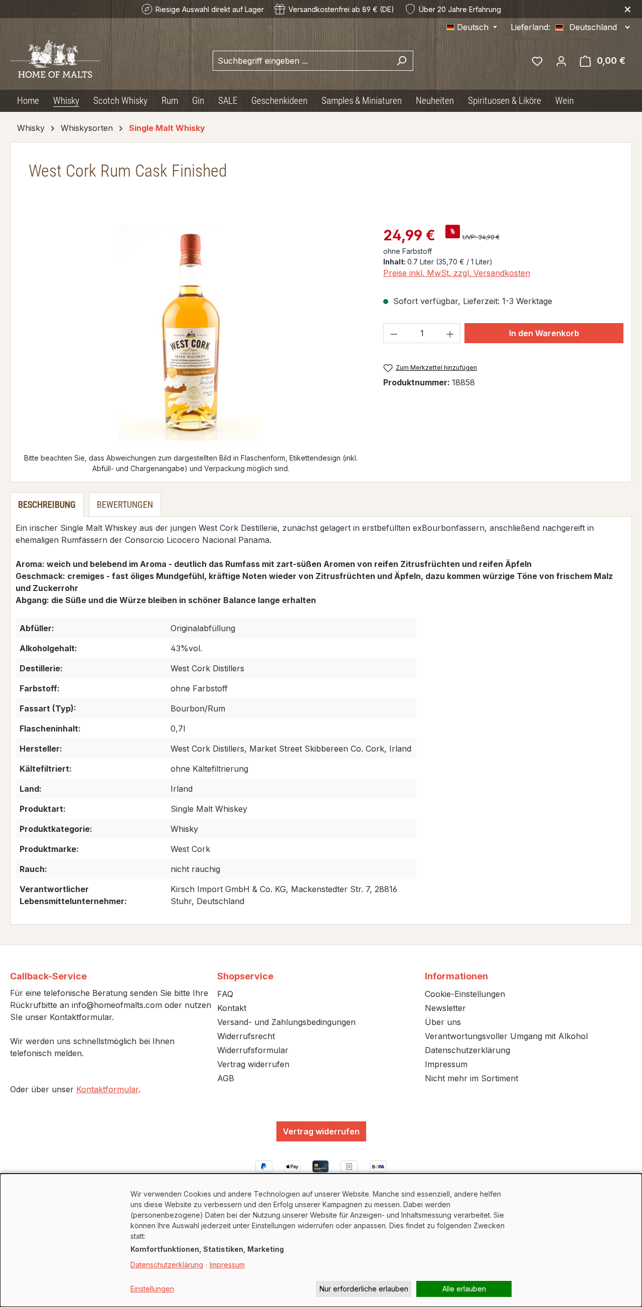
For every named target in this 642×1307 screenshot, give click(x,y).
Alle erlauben (464, 1288)
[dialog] (321, 1240)
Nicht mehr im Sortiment (471, 1078)
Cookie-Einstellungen (465, 994)
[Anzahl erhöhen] (450, 333)
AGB (225, 1078)
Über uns (443, 1022)
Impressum (446, 1064)
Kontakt (231, 1008)
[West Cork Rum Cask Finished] (191, 333)
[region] (191, 333)
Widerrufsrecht (246, 1036)
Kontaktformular (107, 1089)
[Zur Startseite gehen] (55, 58)
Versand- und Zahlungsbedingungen (286, 1022)
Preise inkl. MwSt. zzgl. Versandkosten (456, 273)
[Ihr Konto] (561, 61)
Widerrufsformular (252, 1050)
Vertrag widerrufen (253, 1064)
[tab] (47, 504)
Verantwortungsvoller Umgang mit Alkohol (506, 1036)
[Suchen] (401, 61)
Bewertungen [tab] (125, 504)
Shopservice (245, 976)
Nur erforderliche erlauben (363, 1288)
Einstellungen (152, 1288)
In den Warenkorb (544, 333)
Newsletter (445, 1008)
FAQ (225, 994)
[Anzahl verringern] (393, 333)
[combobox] (301, 61)
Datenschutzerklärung (467, 1050)
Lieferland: (530, 27)
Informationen (456, 976)
